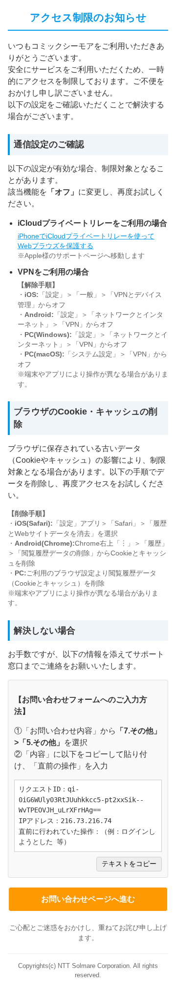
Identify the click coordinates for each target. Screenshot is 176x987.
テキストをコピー (129, 864)
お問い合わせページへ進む (88, 899)
